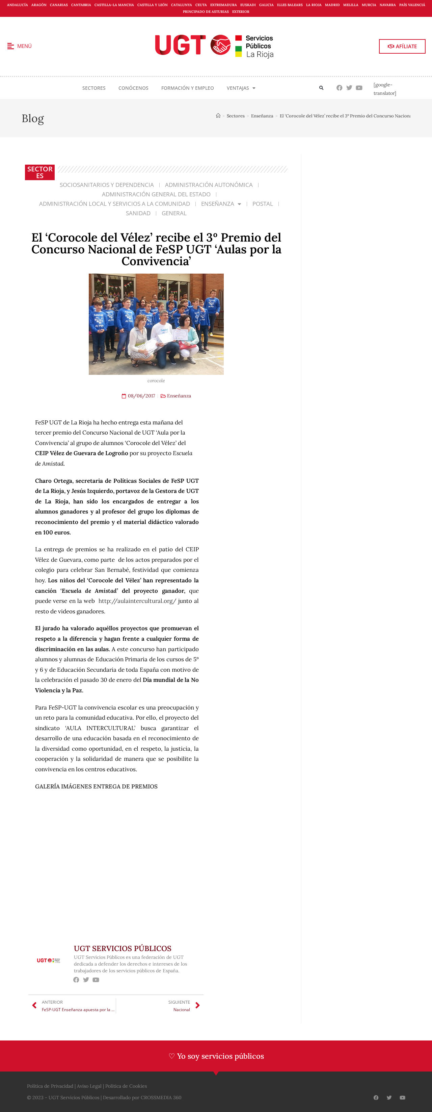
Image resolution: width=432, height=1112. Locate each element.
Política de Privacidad (50, 1086)
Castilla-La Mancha (114, 5)
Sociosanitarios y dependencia (107, 185)
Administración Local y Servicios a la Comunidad (114, 203)
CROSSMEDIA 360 (161, 1097)
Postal (262, 203)
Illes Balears (290, 5)
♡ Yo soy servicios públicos (216, 1056)
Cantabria (81, 5)
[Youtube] (359, 88)
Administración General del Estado (156, 194)
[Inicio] (218, 116)
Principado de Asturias (206, 11)
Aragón (39, 5)
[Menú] (10, 46)
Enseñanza (217, 203)
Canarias (59, 5)
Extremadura (223, 5)
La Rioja (314, 5)
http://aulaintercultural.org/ (138, 601)
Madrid (332, 5)
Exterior (240, 11)
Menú (24, 46)
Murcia (369, 5)
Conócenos (133, 88)
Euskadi (248, 5)
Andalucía (17, 5)
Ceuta (201, 5)
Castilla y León (152, 5)
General (174, 213)
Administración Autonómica (209, 185)
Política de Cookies (126, 1086)
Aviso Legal (89, 1086)
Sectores (94, 88)
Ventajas (238, 88)
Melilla (350, 5)
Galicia (266, 5)
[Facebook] (340, 88)
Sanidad (138, 213)
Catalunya (181, 5)
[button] (321, 88)
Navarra (388, 5)
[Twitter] (349, 88)
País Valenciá (412, 5)
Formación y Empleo (187, 88)
